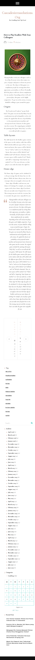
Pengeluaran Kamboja (10, 375)
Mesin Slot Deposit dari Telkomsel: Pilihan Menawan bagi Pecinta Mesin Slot (19, 643)
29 (6, 603)
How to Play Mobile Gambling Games (14, 342)
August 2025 (11, 456)
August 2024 (11, 489)
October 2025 (12, 450)
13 (27, 591)
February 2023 (12, 543)
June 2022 (11, 568)
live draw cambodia (10, 407)
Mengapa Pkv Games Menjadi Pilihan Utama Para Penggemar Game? (19, 631)
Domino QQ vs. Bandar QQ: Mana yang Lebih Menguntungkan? (20, 625)
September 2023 (13, 522)
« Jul (13, 610)
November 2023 (12, 516)
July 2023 (10, 528)
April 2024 (11, 501)
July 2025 (10, 459)
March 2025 (11, 468)
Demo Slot (8, 399)
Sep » (17, 610)
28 (31, 599)
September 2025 (13, 453)
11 (19, 591)
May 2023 (10, 534)
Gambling (11, 576)
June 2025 (11, 462)
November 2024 (12, 480)
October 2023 (12, 519)
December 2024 (12, 477)
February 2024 (12, 507)
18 (19, 595)
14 (31, 591)
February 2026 (12, 438)
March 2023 (11, 540)
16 (11, 595)
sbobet (7, 387)
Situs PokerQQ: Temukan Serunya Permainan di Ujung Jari (18, 636)
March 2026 (11, 435)
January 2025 (12, 474)
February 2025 (12, 471)
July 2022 (10, 565)
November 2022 (12, 553)
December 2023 (12, 513)
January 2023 (12, 547)
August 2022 (11, 562)
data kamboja (9, 395)
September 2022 (13, 559)
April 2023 (11, 537)
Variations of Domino (20, 340)
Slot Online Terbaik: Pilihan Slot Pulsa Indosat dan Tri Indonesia (19, 619)
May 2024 (11, 498)
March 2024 (11, 504)
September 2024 (13, 486)
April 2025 (11, 465)
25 (19, 599)
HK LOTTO (8, 371)
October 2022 (12, 556)
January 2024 (12, 510)
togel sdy (8, 415)
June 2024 (11, 495)
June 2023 (11, 531)
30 (11, 603)
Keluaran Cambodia (10, 391)
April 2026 (11, 432)
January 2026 (12, 441)
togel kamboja (9, 379)
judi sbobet (8, 403)
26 (23, 599)
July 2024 (10, 492)
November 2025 (12, 447)
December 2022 (12, 550)
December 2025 (12, 444)
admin (11, 42)
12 (23, 591)
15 (6, 595)
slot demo (8, 411)
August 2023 (11, 525)
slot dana (8, 383)
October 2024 (12, 483)
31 (15, 603)
